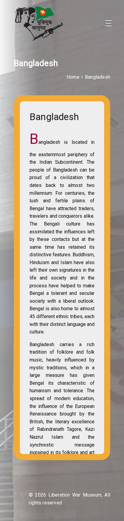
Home (73, 77)
